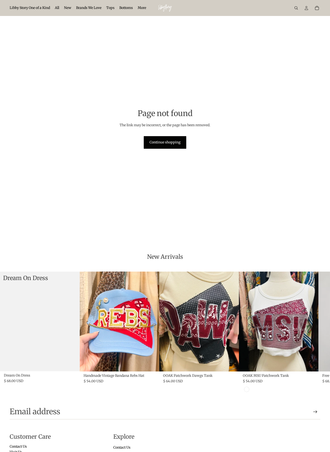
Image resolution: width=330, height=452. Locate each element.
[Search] (296, 8)
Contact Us (18, 446)
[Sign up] (315, 412)
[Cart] (317, 8)
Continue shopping (165, 142)
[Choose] (72, 363)
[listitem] (142, 8)
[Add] (151, 364)
